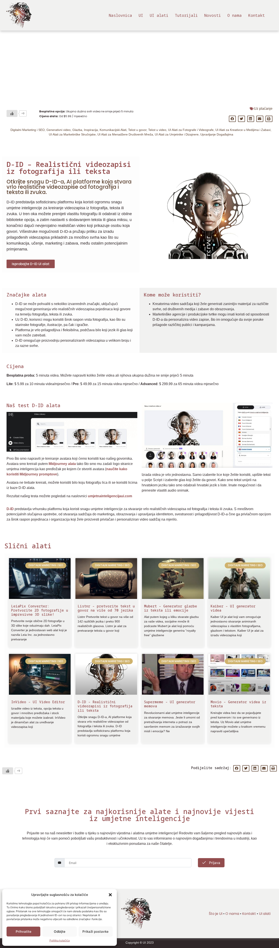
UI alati (159, 15)
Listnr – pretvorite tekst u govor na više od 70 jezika (106, 608)
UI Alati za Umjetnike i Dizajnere (177, 134)
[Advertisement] (139, 63)
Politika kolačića (59, 940)
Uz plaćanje (263, 108)
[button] (110, 895)
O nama (234, 15)
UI (141, 15)
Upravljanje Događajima (216, 134)
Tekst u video (157, 130)
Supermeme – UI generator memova (169, 703)
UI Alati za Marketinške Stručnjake (72, 134)
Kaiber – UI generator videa (233, 608)
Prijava (214, 863)
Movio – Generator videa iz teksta (238, 703)
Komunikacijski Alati (113, 130)
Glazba (77, 130)
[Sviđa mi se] (12, 113)
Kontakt (256, 15)
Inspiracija (91, 130)
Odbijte (59, 931)
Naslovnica (120, 15)
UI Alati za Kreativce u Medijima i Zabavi (242, 130)
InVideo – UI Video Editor (38, 701)
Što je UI (215, 913)
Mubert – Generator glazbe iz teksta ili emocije (170, 608)
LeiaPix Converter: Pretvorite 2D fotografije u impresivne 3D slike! (39, 610)
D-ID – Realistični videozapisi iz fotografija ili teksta (105, 706)
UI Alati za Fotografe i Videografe (191, 130)
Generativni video (58, 130)
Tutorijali (186, 15)
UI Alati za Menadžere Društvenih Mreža (125, 134)
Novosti (212, 15)
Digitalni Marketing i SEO (27, 130)
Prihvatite (23, 931)
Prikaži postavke (95, 931)
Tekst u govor (137, 130)
